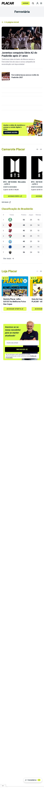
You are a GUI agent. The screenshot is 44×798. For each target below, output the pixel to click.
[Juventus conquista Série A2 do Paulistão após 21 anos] (22, 38)
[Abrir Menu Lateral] (41, 3)
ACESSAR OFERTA (13, 196)
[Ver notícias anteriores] (37, 149)
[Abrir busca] (33, 3)
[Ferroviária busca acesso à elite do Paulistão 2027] (6, 76)
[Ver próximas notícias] (40, 149)
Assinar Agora (11, 132)
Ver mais (5, 202)
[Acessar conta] (37, 3)
